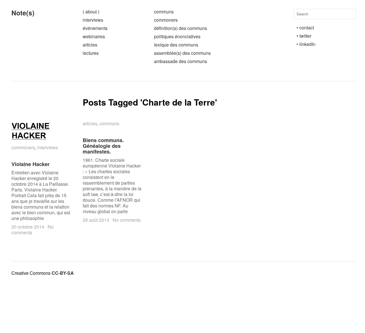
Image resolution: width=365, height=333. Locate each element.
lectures (91, 53)
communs (164, 11)
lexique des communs (176, 44)
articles (90, 44)
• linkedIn (306, 44)
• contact (305, 27)
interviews (93, 20)
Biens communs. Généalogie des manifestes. (103, 145)
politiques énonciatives (177, 36)
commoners (166, 20)
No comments (127, 220)
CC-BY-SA (63, 273)
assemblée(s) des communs (182, 53)
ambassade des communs (180, 61)
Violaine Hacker (30, 164)
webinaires (94, 36)
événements (95, 28)
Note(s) (23, 12)
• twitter (304, 36)
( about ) (91, 11)
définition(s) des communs (180, 28)
